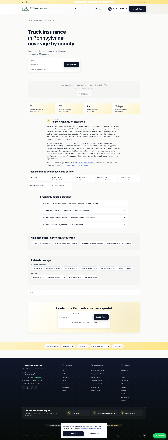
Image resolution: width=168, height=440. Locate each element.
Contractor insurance (70, 268)
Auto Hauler (65, 377)
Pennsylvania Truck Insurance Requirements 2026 (49, 277)
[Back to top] (144, 436)
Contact (98, 9)
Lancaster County (125, 179)
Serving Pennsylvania (107, 2)
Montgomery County (36, 187)
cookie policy (85, 428)
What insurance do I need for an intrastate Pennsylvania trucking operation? (70, 203)
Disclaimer (129, 436)
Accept (73, 434)
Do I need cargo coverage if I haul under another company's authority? (68, 218)
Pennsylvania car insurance (41, 243)
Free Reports (125, 397)
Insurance (66, 9)
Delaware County (102, 179)
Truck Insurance (39, 20)
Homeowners (66, 384)
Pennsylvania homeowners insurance (119, 243)
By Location (98, 365)
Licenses (123, 436)
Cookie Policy (137, 436)
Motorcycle (65, 387)
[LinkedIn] (31, 387)
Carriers (123, 387)
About (90, 9)
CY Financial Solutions (32, 365)
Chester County (71, 165)
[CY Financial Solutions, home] (39, 9)
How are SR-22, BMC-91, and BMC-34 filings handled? (62, 225)
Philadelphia (83, 165)
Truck (63, 374)
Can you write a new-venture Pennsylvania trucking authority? (65, 210)
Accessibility (115, 436)
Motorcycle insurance (107, 268)
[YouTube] (23, 387)
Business (64, 390)
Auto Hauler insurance (53, 268)
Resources (78, 9)
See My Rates (71, 64)
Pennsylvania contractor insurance (92, 243)
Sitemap (123, 400)
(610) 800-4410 (28, 377)
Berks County (34, 177)
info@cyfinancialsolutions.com (33, 380)
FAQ (122, 384)
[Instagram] (27, 387)
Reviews (123, 390)
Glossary (123, 377)
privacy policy (96, 428)
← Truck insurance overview (39, 293)
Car (63, 370)
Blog (122, 374)
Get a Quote (124, 370)
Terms (109, 436)
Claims (123, 394)
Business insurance (125, 268)
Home (30, 20)
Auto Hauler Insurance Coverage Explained (83, 277)
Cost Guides (124, 380)
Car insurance (37, 268)
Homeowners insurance (89, 268)
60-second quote (138, 2)
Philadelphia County (58, 187)
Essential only (94, 434)
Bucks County (57, 179)
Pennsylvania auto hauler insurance (65, 243)
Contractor (65, 380)
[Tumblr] (35, 387)
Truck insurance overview (85, 163)
